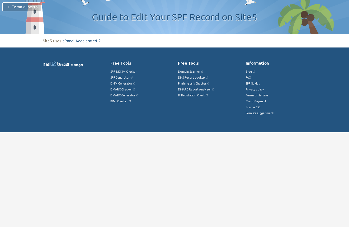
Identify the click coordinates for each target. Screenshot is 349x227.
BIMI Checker (119, 101)
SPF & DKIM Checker (123, 71)
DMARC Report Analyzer (194, 89)
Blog (249, 71)
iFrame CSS (253, 107)
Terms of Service (257, 95)
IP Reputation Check (191, 95)
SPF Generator (120, 77)
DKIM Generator (121, 83)
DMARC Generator (122, 95)
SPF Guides (253, 83)
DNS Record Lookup (191, 77)
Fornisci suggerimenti (260, 113)
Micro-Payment (256, 101)
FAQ (248, 77)
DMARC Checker (121, 89)
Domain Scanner (189, 71)
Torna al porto (24, 7)
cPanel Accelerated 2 (81, 40)
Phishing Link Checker (192, 83)
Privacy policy (255, 89)
